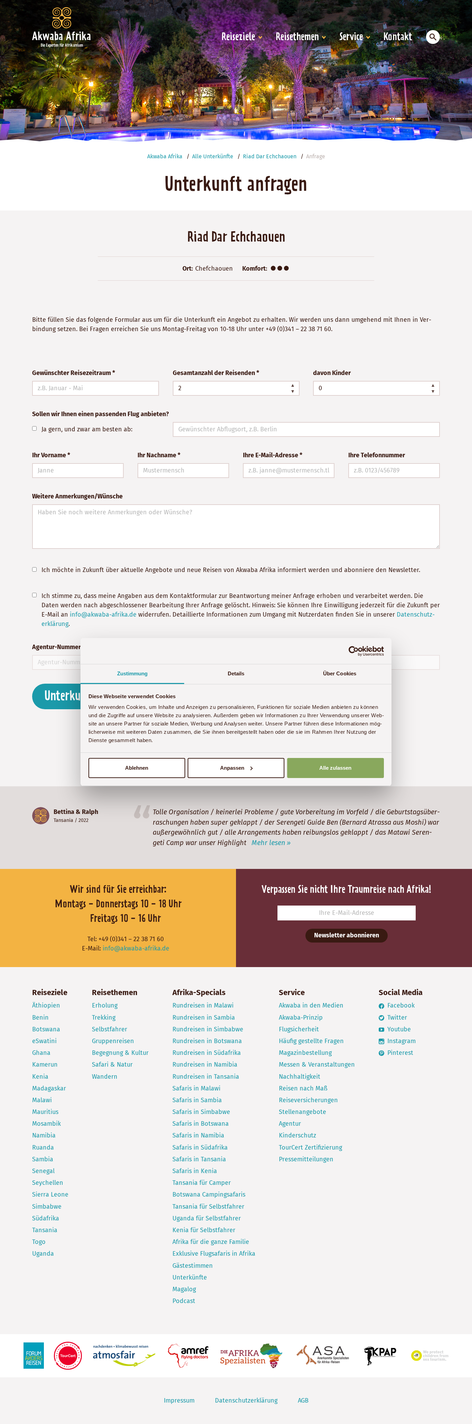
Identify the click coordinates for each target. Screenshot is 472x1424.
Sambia (42, 1159)
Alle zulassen (335, 768)
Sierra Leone (50, 1194)
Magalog (184, 1289)
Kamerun (45, 1064)
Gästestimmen (192, 1266)
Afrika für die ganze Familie (210, 1242)
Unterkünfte (189, 1277)
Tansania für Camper (201, 1183)
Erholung (104, 1005)
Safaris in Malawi (196, 1088)
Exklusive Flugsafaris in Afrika (213, 1253)
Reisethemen (297, 37)
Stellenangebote (302, 1112)
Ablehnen (136, 768)
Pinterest (399, 1053)
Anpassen (232, 768)
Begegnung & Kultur (120, 1053)
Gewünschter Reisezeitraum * (73, 373)
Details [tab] (236, 673)
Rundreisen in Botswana (207, 1041)
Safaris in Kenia (194, 1171)
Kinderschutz (297, 1135)
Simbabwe (47, 1206)
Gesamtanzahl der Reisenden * (216, 373)
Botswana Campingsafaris (208, 1194)
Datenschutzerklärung (246, 1400)
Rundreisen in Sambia (203, 1017)
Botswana (46, 1029)
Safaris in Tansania (199, 1159)
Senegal (43, 1171)
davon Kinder (332, 373)
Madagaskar (49, 1088)
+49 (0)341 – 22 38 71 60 (298, 329)
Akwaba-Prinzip (301, 1017)
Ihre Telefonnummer (376, 455)
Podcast (183, 1301)
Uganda (43, 1253)
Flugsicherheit (299, 1029)
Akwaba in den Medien (311, 1005)
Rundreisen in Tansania (205, 1076)
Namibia (44, 1135)
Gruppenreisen (113, 1041)
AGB (303, 1400)
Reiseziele (238, 37)
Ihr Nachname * (159, 455)
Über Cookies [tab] (339, 673)
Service (351, 37)
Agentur (290, 1123)
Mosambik (46, 1123)
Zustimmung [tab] (132, 673)
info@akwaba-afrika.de (103, 614)
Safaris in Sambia (197, 1100)
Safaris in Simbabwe (201, 1112)
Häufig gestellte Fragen (311, 1041)
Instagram (401, 1041)
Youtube (398, 1029)
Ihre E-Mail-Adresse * (272, 455)
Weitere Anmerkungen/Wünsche (77, 496)
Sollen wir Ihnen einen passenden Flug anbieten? (100, 414)
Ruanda (43, 1147)
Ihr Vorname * (51, 455)
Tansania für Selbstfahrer (208, 1206)
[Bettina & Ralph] (40, 815)
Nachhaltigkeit (299, 1076)
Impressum (179, 1400)
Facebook (400, 1005)
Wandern (104, 1076)
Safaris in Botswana (200, 1123)
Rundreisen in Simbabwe (207, 1029)
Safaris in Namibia (198, 1135)
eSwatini (44, 1041)
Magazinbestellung (305, 1053)
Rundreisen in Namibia (204, 1064)
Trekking (103, 1017)
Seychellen (47, 1183)
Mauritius (45, 1112)
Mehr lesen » (271, 843)
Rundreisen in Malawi (203, 1005)
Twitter (396, 1017)
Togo (39, 1242)
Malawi (42, 1100)
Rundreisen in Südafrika (206, 1053)
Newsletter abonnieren (346, 935)
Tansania (63, 820)
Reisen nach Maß (303, 1088)
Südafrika (45, 1218)
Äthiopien (46, 1005)
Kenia (40, 1076)
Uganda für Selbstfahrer (206, 1218)
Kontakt (398, 37)
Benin (40, 1017)
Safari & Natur (112, 1064)
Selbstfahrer (109, 1029)
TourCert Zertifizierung (310, 1147)
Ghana (41, 1053)
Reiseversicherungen (308, 1100)
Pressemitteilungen (306, 1159)
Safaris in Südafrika (200, 1147)
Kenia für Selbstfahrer (203, 1230)
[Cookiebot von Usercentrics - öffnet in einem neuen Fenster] (353, 651)
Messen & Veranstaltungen (317, 1064)
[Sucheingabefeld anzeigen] (433, 37)
